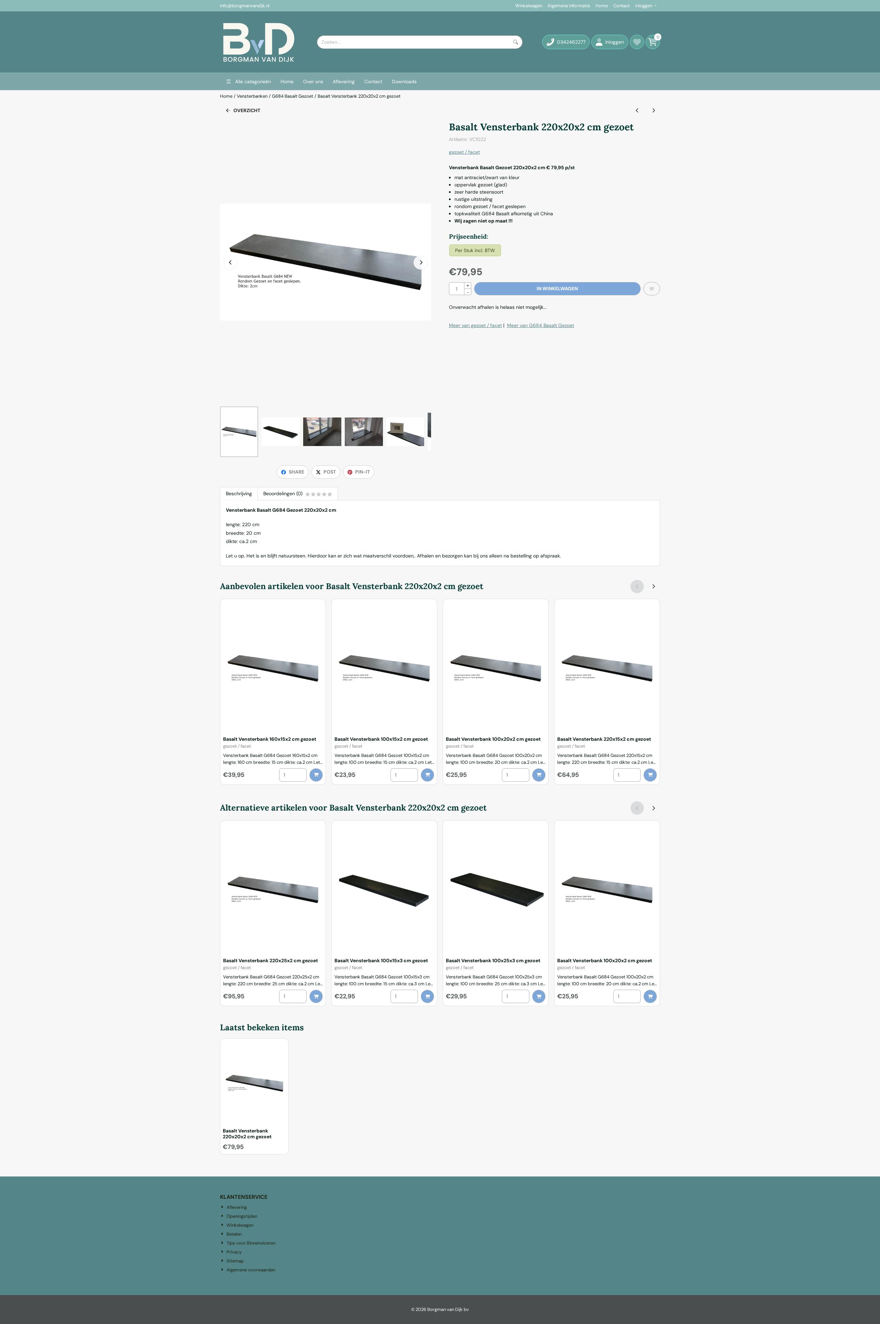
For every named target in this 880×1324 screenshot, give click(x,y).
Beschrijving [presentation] (239, 493)
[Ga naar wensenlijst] (637, 42)
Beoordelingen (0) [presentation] (282, 493)
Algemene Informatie (569, 6)
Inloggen (643, 6)
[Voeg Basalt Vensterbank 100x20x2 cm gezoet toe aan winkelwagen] (539, 775)
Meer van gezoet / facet (475, 325)
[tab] (238, 493)
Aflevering (344, 81)
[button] (609, 42)
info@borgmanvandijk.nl (245, 6)
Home (601, 6)
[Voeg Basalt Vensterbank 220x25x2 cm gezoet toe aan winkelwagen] (316, 996)
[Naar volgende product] (653, 110)
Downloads (404, 81)
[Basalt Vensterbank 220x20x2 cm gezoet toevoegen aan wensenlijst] (652, 288)
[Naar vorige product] (637, 110)
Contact (621, 6)
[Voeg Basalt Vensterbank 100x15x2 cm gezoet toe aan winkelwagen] (427, 775)
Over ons (313, 81)
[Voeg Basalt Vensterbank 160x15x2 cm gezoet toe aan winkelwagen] (316, 775)
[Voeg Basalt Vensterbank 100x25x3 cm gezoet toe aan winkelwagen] (539, 996)
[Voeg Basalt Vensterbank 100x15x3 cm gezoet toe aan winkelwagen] (427, 996)
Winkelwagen (528, 6)
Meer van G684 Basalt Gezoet (540, 325)
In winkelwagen (557, 288)
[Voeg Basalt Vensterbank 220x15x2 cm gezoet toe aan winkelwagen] (650, 775)
